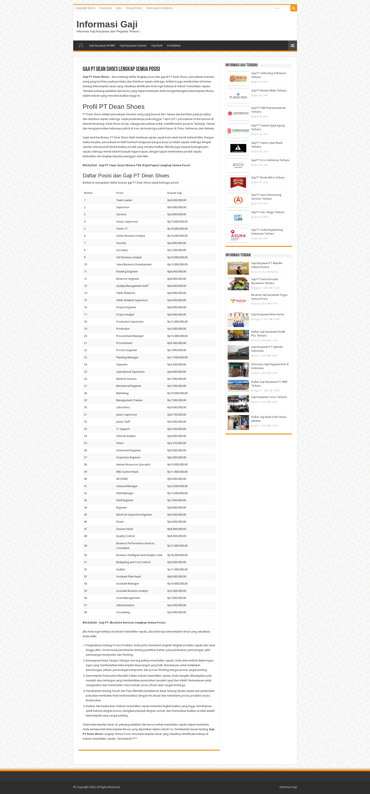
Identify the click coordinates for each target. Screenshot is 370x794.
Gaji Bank (157, 45)
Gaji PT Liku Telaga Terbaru (268, 212)
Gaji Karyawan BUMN (102, 45)
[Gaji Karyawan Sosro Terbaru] (238, 403)
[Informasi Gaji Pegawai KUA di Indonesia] (238, 369)
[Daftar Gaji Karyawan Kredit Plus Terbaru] (238, 335)
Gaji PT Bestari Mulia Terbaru (269, 90)
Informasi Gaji (107, 24)
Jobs (118, 8)
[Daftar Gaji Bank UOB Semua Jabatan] (238, 422)
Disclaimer (106, 8)
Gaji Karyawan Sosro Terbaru (269, 397)
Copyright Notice (85, 8)
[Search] (294, 8)
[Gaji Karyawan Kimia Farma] (238, 320)
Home (81, 44)
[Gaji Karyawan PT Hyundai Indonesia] (238, 352)
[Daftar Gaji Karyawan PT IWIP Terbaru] (238, 386)
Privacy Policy (134, 8)
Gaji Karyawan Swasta (133, 45)
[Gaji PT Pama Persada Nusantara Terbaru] (238, 283)
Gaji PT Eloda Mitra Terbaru (268, 177)
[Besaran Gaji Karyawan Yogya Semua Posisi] (238, 301)
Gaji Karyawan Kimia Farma (267, 314)
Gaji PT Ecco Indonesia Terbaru (270, 160)
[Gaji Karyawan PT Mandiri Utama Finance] (238, 268)
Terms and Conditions (159, 8)
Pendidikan (174, 45)
